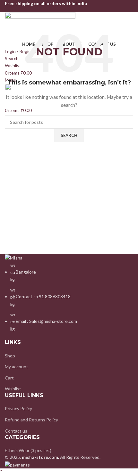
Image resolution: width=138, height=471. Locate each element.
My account (16, 366)
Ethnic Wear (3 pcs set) (28, 450)
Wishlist (13, 388)
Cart (9, 377)
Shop (10, 355)
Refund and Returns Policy (31, 419)
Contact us (16, 431)
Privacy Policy (18, 408)
